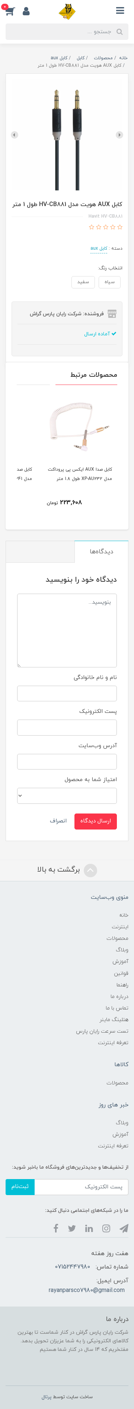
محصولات (117, 938)
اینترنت (120, 927)
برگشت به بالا (59, 870)
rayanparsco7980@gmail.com (87, 1290)
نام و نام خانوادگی (95, 678)
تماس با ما (117, 1008)
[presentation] (119, 135)
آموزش (120, 961)
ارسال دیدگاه (95, 821)
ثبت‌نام (20, 1187)
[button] (14, 11)
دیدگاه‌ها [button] (101, 551)
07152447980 (72, 1267)
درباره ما (119, 996)
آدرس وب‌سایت (98, 746)
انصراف (58, 821)
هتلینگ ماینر (113, 1019)
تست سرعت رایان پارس (102, 1031)
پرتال (46, 1397)
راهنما (122, 985)
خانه (123, 915)
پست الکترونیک (98, 711)
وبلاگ (122, 950)
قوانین (121, 973)
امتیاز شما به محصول (91, 780)
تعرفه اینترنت (113, 1042)
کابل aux (98, 249)
